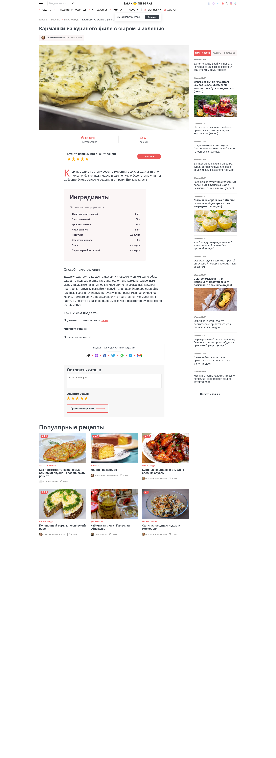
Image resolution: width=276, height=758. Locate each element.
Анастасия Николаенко (56, 38)
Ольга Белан (101, 534)
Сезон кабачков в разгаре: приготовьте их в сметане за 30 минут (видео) (212, 360)
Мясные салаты (149, 521)
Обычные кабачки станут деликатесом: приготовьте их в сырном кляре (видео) (212, 324)
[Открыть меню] (41, 3)
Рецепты (46, 10)
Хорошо (152, 17)
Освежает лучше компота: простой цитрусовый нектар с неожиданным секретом (215, 263)
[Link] (88, 355)
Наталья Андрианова (156, 478)
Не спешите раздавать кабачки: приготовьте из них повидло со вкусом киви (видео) (213, 130)
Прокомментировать (82, 408)
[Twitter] (227, 3)
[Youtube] (223, 3)
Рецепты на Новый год (73, 10)
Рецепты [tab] (217, 53)
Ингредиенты (99, 10)
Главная (43, 19)
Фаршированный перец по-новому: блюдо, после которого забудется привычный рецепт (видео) (215, 342)
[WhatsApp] (122, 356)
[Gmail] (139, 355)
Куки (136, 17)
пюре (104, 320)
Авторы (171, 10)
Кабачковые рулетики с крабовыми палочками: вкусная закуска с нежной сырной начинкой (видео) (215, 185)
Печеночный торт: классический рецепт (62, 527)
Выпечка (95, 466)
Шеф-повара (154, 10)
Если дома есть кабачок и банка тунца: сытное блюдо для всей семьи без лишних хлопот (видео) (214, 166)
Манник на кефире (104, 469)
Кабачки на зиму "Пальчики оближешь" (110, 527)
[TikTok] (235, 3)
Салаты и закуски (47, 466)
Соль (75, 245)
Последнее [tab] (229, 53)
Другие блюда (148, 466)
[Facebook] (209, 3)
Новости (133, 10)
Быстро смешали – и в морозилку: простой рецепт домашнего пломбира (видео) (213, 281)
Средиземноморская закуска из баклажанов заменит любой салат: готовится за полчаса (215, 148)
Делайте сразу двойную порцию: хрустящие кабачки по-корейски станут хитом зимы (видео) (213, 66)
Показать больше (210, 394)
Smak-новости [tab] (202, 53)
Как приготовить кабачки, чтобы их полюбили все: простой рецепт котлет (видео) (214, 378)
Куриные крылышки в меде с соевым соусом (163, 471)
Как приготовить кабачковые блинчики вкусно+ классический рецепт (62, 473)
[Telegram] (218, 3)
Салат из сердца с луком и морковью (161, 527)
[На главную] (138, 3)
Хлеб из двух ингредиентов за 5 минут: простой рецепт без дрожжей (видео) (213, 245)
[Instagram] (231, 3)
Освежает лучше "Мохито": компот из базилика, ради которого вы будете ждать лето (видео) (214, 87)
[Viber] (213, 3)
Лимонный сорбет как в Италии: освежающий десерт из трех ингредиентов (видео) (214, 203)
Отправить (149, 156)
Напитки (117, 10)
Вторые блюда (71, 19)
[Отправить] (73, 3)
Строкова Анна (50, 481)
